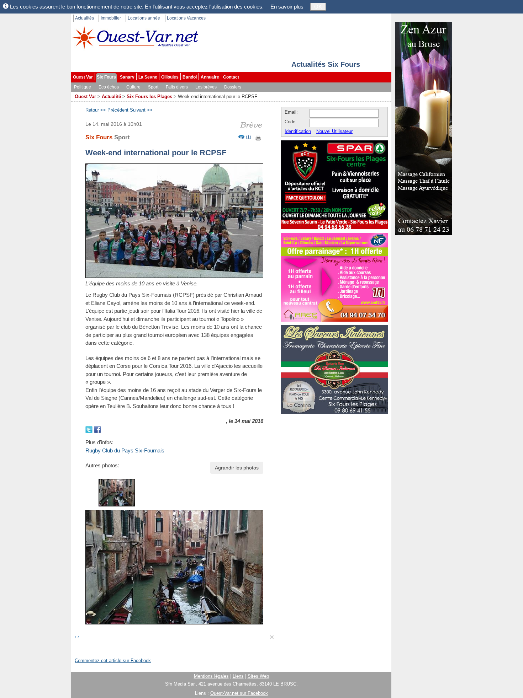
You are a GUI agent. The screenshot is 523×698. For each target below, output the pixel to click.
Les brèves (206, 87)
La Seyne (147, 77)
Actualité (111, 96)
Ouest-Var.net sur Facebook (239, 693)
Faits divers (177, 87)
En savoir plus (286, 7)
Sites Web (258, 676)
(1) (248, 137)
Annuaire (210, 77)
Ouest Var (83, 77)
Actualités (84, 18)
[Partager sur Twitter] (89, 429)
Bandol (190, 77)
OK (318, 7)
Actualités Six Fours (325, 64)
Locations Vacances (186, 18)
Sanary (127, 77)
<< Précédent (114, 110)
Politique (82, 87)
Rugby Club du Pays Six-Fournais (124, 450)
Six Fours (106, 77)
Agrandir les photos (237, 468)
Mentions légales (211, 676)
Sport (153, 87)
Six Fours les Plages (149, 96)
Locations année (144, 18)
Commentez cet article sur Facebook (113, 660)
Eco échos (109, 87)
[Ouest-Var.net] (135, 37)
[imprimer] (258, 137)
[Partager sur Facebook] (97, 429)
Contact (231, 77)
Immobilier (111, 18)
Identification (298, 131)
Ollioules (170, 77)
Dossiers (232, 87)
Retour (92, 110)
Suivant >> (141, 110)
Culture (133, 87)
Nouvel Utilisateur (334, 131)
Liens (238, 676)
